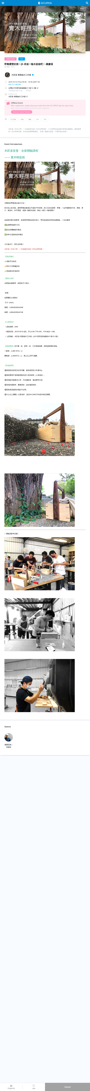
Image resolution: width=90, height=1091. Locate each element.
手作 (45, 119)
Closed (67, 1087)
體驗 (29, 119)
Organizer (11, 1088)
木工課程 (13, 119)
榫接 (22, 119)
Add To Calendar (14, 84)
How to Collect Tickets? (21, 112)
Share (82, 9)
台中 (37, 119)
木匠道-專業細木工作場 (17, 96)
